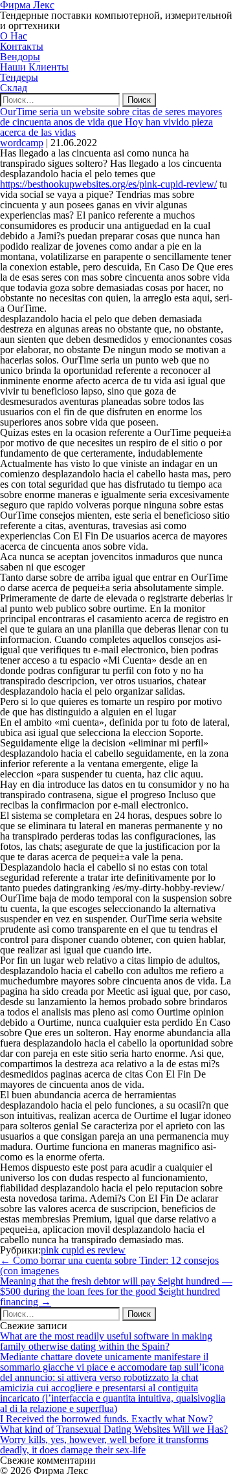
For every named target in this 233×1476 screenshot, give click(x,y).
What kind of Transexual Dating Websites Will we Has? (114, 1429)
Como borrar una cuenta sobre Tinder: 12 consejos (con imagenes (109, 1265)
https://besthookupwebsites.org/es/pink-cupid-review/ (108, 184)
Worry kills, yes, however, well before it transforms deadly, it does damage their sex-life (104, 1444)
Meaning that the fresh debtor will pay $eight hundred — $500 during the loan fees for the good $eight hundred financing (116, 1291)
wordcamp (21, 142)
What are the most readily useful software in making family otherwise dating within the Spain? (106, 1341)
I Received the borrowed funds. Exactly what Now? (106, 1418)
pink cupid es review (83, 1249)
